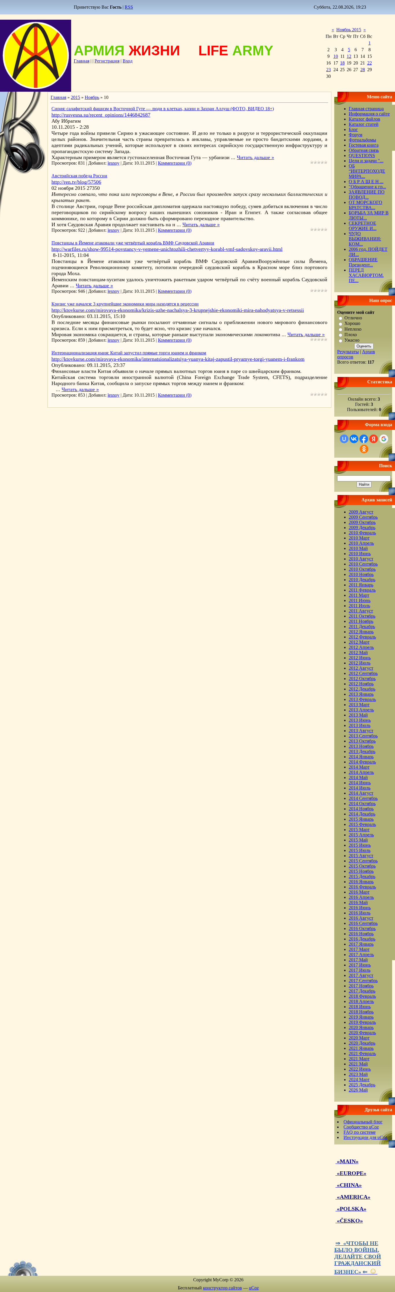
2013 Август (361, 730)
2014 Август (361, 793)
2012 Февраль (362, 636)
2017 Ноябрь (361, 985)
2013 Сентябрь (363, 735)
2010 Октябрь (362, 569)
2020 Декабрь (362, 1043)
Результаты (348, 351)
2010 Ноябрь (361, 574)
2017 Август (361, 975)
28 (362, 69)
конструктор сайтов (222, 1287)
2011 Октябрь (362, 616)
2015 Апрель (361, 834)
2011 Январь (361, 584)
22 (369, 62)
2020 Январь (361, 1027)
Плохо (350, 334)
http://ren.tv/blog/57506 (76, 182)
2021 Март (359, 1058)
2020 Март (359, 1037)
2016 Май (358, 902)
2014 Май (358, 777)
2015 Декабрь (362, 876)
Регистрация (107, 60)
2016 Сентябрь (363, 923)
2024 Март (359, 1079)
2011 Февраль (362, 590)
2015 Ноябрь (361, 871)
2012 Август (361, 668)
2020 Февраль (362, 1032)
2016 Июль (359, 912)
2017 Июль (359, 970)
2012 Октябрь (362, 678)
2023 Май (358, 1074)
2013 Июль (359, 725)
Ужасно (351, 340)
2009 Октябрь (362, 522)
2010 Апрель (361, 543)
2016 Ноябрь (361, 933)
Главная (81, 60)
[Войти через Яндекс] (373, 439)
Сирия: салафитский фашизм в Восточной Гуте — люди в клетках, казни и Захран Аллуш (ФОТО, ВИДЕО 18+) (162, 108)
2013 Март (359, 704)
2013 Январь (361, 694)
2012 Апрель (361, 647)
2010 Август (361, 558)
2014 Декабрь (362, 813)
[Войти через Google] (383, 438)
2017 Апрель (361, 954)
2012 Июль (359, 662)
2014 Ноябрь (361, 808)
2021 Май (358, 1063)
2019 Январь (361, 1017)
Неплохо (352, 329)
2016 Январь (361, 881)
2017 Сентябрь (363, 980)
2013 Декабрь (362, 751)
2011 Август (361, 610)
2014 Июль (359, 787)
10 (335, 56)
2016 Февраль (362, 886)
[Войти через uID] (344, 439)
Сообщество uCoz (361, 1126)
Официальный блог (363, 1121)
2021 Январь (361, 1048)
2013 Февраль (362, 699)
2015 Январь (361, 819)
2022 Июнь (360, 1069)
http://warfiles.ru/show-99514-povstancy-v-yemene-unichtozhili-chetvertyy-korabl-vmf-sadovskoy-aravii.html (167, 249)
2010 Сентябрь (363, 564)
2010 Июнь (360, 553)
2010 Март (359, 537)
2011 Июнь (359, 600)
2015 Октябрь (362, 866)
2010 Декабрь (362, 579)
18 (342, 62)
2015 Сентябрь (363, 860)
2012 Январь (361, 631)
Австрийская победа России (79, 175)
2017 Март (359, 949)
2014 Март (359, 767)
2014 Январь (361, 756)
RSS (129, 7)
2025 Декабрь (362, 1084)
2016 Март (359, 892)
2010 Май (358, 548)
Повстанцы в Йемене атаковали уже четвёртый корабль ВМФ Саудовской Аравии (132, 242)
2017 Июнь (360, 964)
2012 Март (359, 642)
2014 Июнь (360, 782)
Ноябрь (92, 97)
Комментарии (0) (174, 163)
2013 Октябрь (362, 741)
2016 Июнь (360, 907)
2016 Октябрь (362, 928)
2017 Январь (361, 944)
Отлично (353, 317)
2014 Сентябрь (363, 798)
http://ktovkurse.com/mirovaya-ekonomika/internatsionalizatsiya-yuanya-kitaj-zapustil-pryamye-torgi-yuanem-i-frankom (177, 359)
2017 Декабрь (362, 991)
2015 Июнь (360, 845)
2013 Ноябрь (361, 746)
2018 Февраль (362, 996)
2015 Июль (359, 850)
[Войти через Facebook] (363, 439)
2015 (75, 97)
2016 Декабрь (362, 938)
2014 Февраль (362, 761)
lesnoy (113, 163)
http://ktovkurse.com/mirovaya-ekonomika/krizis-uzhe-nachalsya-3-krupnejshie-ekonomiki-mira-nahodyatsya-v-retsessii (177, 310)
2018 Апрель (361, 1001)
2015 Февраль (362, 824)
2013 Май (358, 715)
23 (328, 69)
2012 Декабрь (362, 689)
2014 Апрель (361, 772)
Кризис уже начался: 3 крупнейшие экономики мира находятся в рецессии (125, 303)
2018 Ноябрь (361, 1011)
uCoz (254, 1287)
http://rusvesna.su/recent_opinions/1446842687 (100, 115)
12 (349, 56)
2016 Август (361, 918)
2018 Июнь (360, 1006)
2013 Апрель (361, 709)
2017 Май (358, 959)
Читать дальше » (255, 157)
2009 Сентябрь (363, 517)
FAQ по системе (360, 1132)
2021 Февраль (362, 1053)
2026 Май (358, 1089)
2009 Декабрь (362, 527)
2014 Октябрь (362, 803)
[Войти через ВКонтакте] (354, 439)
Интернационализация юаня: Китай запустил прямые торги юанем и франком (128, 352)
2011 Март (359, 595)
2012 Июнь (360, 657)
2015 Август (361, 855)
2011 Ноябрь (361, 621)
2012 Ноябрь (361, 683)
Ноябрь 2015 (348, 29)
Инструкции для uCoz (365, 1137)
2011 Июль (359, 605)
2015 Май (358, 840)
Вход (127, 60)
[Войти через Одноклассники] (364, 449)
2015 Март (359, 829)
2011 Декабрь (362, 626)
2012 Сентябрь (363, 673)
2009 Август (361, 511)
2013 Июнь (360, 720)
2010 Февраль (362, 532)
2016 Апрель (361, 897)
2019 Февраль (362, 1022)
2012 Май (358, 652)
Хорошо (352, 323)
